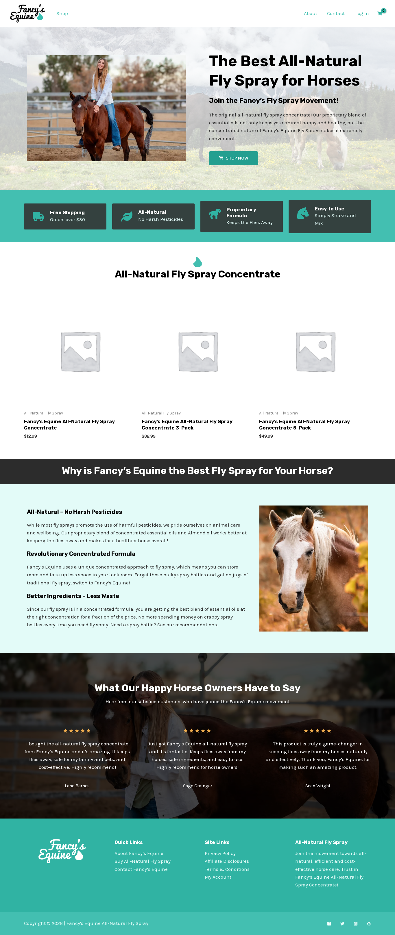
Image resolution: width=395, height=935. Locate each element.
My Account (218, 877)
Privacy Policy (220, 853)
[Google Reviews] (369, 924)
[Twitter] (342, 924)
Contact (336, 13)
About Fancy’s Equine (139, 853)
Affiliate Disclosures (227, 861)
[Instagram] (356, 924)
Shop (62, 13)
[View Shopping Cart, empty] (380, 13)
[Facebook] (329, 924)
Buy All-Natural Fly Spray (143, 861)
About (310, 13)
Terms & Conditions (227, 869)
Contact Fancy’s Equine (141, 869)
